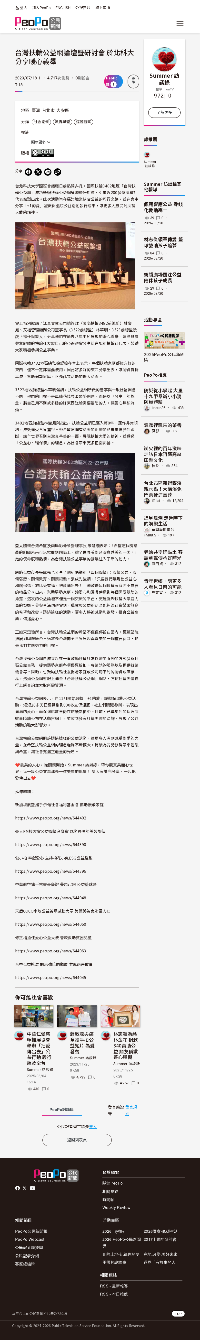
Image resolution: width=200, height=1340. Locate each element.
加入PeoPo (41, 8)
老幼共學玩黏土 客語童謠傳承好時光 (163, 554)
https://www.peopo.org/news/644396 (50, 871)
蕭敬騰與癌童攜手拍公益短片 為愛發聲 (82, 1042)
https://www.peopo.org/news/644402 (50, 818)
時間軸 (108, 1199)
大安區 (62, 110)
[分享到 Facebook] (28, 172)
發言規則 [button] (131, 1110)
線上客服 (102, 8)
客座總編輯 (25, 1263)
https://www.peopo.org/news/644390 (50, 844)
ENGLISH (63, 8)
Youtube (33, 1188)
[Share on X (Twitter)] (38, 172)
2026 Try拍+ (113, 1231)
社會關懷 (41, 122)
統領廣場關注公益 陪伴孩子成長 (163, 278)
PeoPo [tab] (62, 1109)
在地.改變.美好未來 (161, 1254)
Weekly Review (116, 1207)
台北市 (48, 110)
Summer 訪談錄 (40, 1070)
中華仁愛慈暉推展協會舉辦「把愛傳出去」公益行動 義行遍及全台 (39, 1048)
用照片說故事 (114, 1262)
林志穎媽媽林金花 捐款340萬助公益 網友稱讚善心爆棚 (125, 1045)
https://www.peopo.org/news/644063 (50, 951)
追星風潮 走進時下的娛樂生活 (163, 520)
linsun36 (159, 408)
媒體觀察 (83, 122)
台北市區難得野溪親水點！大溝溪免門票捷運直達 (163, 488)
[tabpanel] (77, 1126)
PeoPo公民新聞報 (31, 1231)
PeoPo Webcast (29, 1239)
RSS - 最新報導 (114, 1286)
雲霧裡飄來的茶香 (163, 425)
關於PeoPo (112, 1183)
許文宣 (157, 592)
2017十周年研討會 (160, 1239)
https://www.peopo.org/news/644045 (50, 977)
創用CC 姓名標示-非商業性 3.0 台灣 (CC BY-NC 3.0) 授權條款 (43, 153)
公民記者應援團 (29, 1247)
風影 (155, 431)
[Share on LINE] (47, 172)
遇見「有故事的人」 (162, 1262)
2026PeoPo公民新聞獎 (164, 356)
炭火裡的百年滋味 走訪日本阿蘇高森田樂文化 (163, 454)
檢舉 (133, 80)
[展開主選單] (180, 24)
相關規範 (110, 1191)
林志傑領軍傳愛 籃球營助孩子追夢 (163, 243)
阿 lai (156, 501)
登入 (23, 8)
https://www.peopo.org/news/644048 (50, 898)
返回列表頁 (77, 1140)
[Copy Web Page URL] (57, 172)
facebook (18, 1188)
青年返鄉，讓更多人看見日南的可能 (163, 583)
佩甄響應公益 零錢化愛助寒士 (163, 207)
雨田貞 (157, 564)
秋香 (155, 466)
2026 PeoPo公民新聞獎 (121, 1242)
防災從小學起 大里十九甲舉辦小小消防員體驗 (163, 396)
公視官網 (82, 8)
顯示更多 (39, 142)
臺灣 (36, 110)
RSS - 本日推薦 (114, 1294)
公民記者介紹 (27, 1255)
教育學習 (62, 122)
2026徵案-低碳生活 (161, 1231)
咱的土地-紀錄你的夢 (121, 1254)
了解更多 (164, 112)
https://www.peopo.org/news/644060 (50, 924)
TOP (178, 1313)
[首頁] (38, 24)
